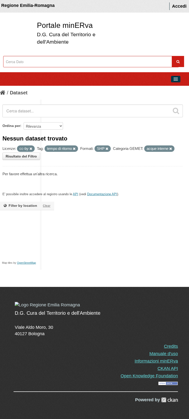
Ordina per (11, 126)
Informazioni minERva (156, 361)
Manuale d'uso (163, 353)
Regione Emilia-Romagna (28, 5)
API (75, 194)
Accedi (179, 6)
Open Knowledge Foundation (149, 375)
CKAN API (168, 368)
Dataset (19, 92)
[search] (176, 111)
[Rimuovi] (31, 148)
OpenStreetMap (26, 262)
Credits (171, 346)
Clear (46, 206)
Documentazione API (102, 194)
